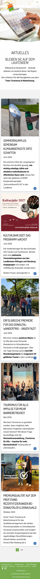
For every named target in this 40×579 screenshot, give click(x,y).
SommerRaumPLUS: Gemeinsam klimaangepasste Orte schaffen (17, 146)
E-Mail (34, 566)
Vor (22, 550)
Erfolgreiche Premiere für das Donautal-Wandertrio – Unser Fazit (19, 324)
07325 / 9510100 (9, 566)
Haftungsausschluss (21, 577)
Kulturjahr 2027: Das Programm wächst (17, 237)
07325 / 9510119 (25, 566)
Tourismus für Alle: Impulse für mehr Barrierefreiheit (16, 409)
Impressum (21, 571)
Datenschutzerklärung (20, 574)
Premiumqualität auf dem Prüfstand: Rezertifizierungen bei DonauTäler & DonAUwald (20, 501)
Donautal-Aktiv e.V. (8, 7)
